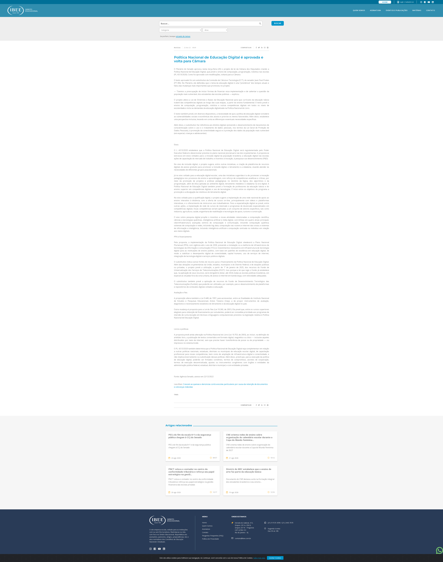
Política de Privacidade (210, 539)
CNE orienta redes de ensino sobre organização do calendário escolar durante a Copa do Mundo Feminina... (249, 437)
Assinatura (375, 10)
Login (402, 2)
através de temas (183, 36)
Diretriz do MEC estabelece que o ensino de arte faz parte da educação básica (248, 470)
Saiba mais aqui (259, 558)
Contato (430, 10)
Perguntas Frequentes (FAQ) (212, 536)
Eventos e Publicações (396, 10)
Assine (385, 2)
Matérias (416, 10)
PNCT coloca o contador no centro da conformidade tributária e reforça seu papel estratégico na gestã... (191, 472)
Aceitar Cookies (275, 558)
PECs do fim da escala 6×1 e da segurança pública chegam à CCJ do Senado (189, 436)
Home (204, 522)
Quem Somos (359, 10)
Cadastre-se (409, 2)
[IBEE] (22, 10)
